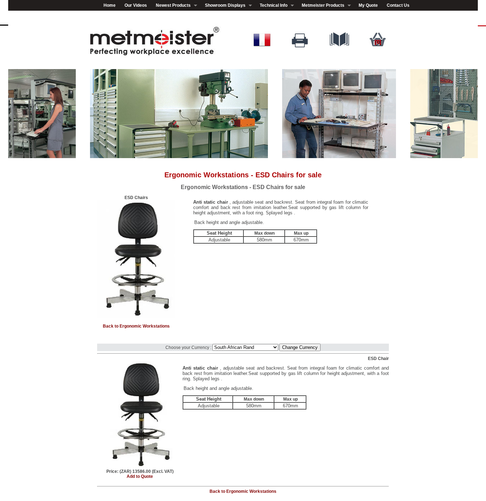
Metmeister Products (320, 5)
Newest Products (171, 5)
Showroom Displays (223, 5)
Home (110, 5)
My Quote (368, 5)
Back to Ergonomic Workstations (136, 326)
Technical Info (271, 5)
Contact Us (398, 5)
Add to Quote (140, 476)
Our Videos (136, 5)
